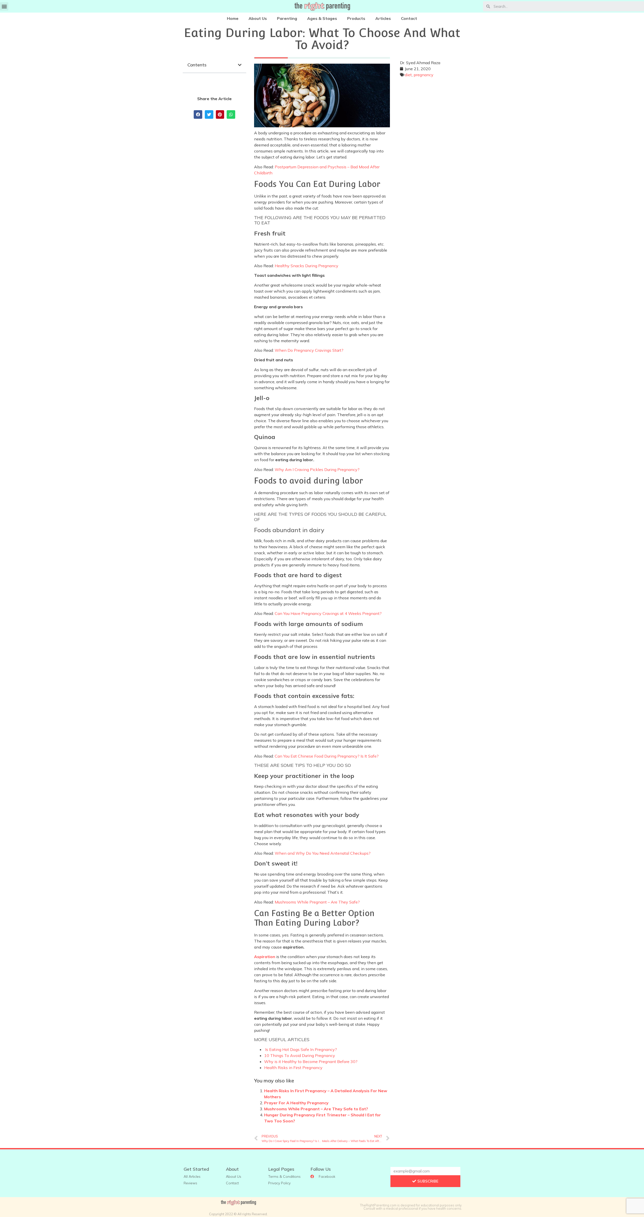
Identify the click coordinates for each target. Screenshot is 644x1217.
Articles (383, 18)
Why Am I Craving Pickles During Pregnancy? (317, 469)
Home (232, 18)
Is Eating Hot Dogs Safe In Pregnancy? (301, 1049)
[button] (4, 6)
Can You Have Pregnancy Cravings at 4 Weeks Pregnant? (328, 613)
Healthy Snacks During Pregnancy (306, 265)
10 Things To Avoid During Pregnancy (299, 1055)
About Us (258, 18)
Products (356, 18)
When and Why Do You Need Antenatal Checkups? (323, 853)
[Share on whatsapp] (231, 114)
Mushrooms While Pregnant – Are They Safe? (317, 902)
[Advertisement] (429, 158)
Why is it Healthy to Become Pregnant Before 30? (310, 1061)
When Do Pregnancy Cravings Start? (309, 350)
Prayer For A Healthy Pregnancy (296, 1102)
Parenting (287, 18)
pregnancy (423, 74)
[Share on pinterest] (220, 114)
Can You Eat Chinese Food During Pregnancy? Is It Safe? (327, 756)
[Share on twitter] (209, 114)
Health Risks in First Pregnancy (293, 1067)
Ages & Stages (322, 18)
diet (408, 74)
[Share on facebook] (198, 114)
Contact (409, 18)
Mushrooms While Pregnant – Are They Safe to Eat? (316, 1108)
